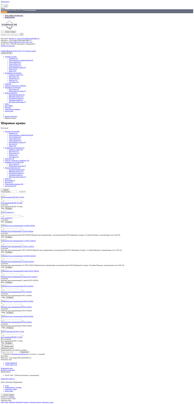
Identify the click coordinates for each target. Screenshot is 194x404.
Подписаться (25, 352)
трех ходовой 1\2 (6, 218)
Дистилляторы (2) (15, 137)
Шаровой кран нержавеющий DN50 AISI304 (16, 307)
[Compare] (5, 224)
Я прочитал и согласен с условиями (24, 354)
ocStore (11, 397)
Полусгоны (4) (14, 164)
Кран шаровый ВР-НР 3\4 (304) (11, 203)
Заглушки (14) (14, 157)
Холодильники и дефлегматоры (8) (21, 135)
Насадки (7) (9, 182)
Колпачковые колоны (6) (17, 142)
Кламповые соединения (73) (14, 148)
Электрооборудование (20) (14, 184)
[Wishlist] (3, 224)
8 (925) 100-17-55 (26, 42)
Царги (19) (12, 146)
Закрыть (4, 12)
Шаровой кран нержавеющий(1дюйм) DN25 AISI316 (19, 277)
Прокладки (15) (14, 153)
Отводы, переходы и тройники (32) (17, 160)
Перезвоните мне (7, 368)
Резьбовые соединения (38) (14, 162)
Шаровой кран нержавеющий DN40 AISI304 (16, 322)
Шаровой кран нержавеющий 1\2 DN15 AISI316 (17, 246)
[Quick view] (1, 224)
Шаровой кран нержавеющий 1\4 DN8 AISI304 (17, 231)
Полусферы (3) (10, 180)
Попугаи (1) (13, 144)
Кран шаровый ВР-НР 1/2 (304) (11, 337)
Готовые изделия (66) (12, 131)
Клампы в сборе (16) (16, 149)
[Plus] (23, 201)
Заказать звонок (30, 51)
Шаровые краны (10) (16, 171)
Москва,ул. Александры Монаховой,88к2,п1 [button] (24, 38)
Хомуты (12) (13, 155)
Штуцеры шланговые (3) (17, 177)
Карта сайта (9, 391)
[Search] (22, 34)
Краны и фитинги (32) (12, 168)
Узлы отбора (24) (15, 139)
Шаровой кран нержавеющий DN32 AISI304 (16, 292)
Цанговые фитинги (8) (17, 169)
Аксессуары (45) (10, 186)
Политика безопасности (20, 354)
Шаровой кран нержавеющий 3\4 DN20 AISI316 (17, 262)
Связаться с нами (11, 389)
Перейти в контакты (8, 370)
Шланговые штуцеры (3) (17, 166)
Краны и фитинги (11, 116)
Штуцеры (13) (14, 151)
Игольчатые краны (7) (16, 173)
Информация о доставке (13, 387)
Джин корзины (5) (15, 140)
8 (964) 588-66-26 (15, 42)
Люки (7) (8, 179)
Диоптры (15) (9, 159)
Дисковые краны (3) (16, 175)
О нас (7, 385)
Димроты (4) (13, 133)
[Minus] (1, 201)
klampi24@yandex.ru (8, 379)
